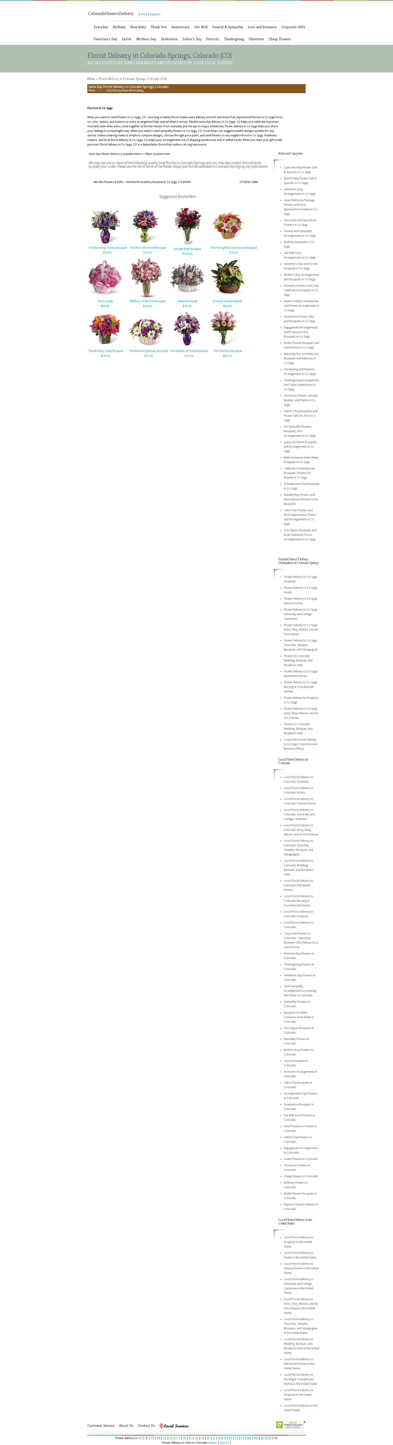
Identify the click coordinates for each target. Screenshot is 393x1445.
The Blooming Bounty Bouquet (148, 351)
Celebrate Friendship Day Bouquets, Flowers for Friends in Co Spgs (299, 473)
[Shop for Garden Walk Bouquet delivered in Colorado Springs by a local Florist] (187, 245)
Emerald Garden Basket (227, 301)
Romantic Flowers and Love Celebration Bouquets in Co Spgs (301, 290)
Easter (127, 39)
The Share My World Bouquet (147, 247)
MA (263, 1438)
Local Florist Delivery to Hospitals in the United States (298, 1242)
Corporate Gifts (293, 27)
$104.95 (187, 253)
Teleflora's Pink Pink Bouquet (147, 301)
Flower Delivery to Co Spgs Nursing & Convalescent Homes (300, 687)
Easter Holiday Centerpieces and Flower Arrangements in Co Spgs (301, 306)
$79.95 (107, 252)
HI (202, 1438)
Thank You (159, 27)
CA (164, 1438)
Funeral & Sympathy (227, 27)
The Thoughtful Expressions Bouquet (233, 247)
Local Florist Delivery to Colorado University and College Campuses (299, 814)
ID (208, 1438)
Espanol (155, 14)
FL (190, 1438)
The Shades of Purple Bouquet (189, 351)
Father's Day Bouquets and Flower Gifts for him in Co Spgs (300, 416)
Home (91, 78)
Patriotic (212, 39)
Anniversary (180, 27)
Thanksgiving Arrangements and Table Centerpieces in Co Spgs (301, 385)
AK (146, 1438)
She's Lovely (105, 301)
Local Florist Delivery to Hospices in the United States (298, 1395)
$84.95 (227, 306)
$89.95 (105, 306)
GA (196, 1438)
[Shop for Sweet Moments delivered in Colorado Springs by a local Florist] (187, 297)
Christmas (256, 39)
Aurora (224, 1442)
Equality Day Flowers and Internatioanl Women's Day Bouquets (301, 499)
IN (219, 1438)
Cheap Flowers (280, 39)
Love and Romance (262, 27)
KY (236, 1438)
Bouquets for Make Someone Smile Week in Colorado (299, 1017)
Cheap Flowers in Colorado (301, 1176)
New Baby (138, 27)
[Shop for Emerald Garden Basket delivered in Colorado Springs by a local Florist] (227, 297)
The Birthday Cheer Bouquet (105, 351)
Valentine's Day (105, 39)
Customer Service (100, 1425)
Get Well (201, 27)
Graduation (169, 39)
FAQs (144, 14)
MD (256, 1438)
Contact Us (146, 1425)
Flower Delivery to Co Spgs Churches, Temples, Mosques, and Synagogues (300, 645)
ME (249, 1438)
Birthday (119, 27)
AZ (152, 1438)
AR (158, 1438)
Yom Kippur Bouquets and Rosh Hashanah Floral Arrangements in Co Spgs (300, 535)
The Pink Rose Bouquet (227, 351)
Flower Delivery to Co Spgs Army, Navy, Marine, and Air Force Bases (301, 630)
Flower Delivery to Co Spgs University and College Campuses (300, 614)
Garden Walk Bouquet (187, 248)
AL (140, 1438)
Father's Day (192, 39)
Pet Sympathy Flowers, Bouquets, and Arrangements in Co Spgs (300, 431)
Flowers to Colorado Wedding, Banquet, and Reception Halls (298, 660)
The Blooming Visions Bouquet (107, 247)
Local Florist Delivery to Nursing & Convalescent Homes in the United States (300, 1379)
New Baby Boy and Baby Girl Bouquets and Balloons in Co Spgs (301, 358)
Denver (213, 1442)
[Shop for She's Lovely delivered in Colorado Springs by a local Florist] (105, 297)
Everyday (101, 27)
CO (171, 1438)
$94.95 (147, 306)
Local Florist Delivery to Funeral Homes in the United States (301, 1268)
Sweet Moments (187, 301)
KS (230, 1438)
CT (178, 1438)
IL (214, 1438)
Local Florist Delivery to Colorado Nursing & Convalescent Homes (298, 901)
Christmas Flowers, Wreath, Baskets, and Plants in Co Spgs (301, 400)
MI (269, 1438)
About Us (126, 1425)
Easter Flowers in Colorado (301, 1159)
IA (225, 1438)
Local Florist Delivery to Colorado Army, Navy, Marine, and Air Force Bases (301, 830)
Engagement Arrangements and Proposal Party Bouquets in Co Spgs (301, 332)
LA (242, 1438)
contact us (100, 90)
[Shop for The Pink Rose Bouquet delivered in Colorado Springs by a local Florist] (227, 347)
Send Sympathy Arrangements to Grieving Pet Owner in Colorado (300, 991)
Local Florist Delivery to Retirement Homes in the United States (299, 1364)
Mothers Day (146, 39)
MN (276, 1438)
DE (184, 1438)
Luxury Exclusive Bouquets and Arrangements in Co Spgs (300, 447)
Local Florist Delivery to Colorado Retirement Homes (298, 885)
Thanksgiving (234, 39)
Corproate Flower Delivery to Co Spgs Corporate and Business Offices (300, 744)
